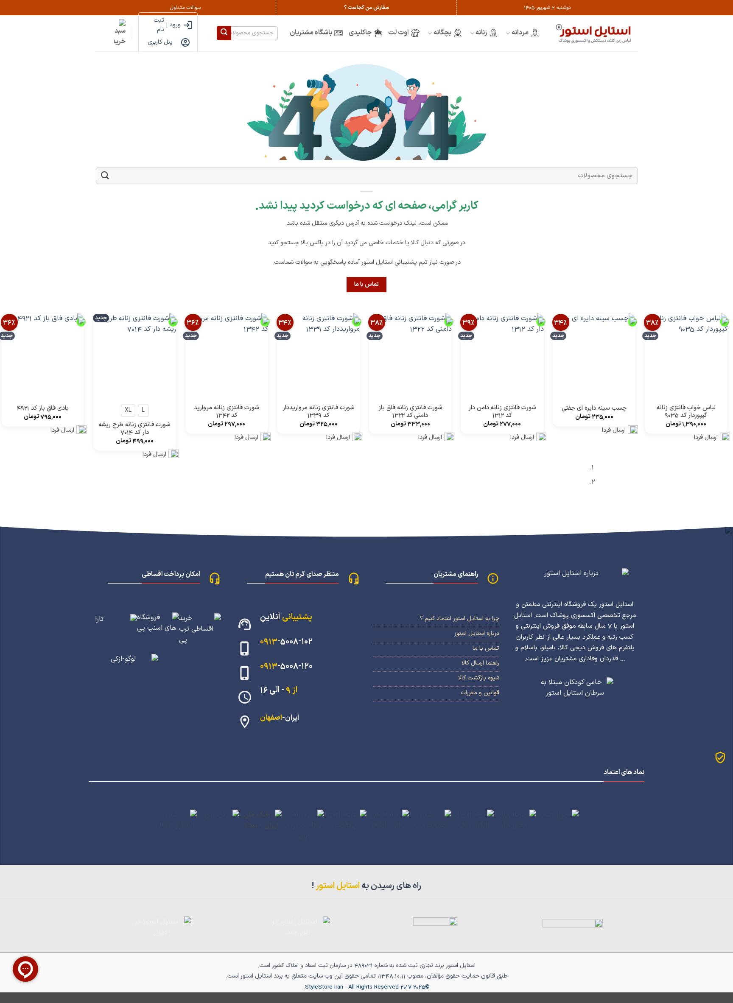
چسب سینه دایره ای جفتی (594, 409)
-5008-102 (286, 641)
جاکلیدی (360, 33)
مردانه (520, 33)
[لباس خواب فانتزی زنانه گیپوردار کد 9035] (686, 354)
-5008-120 (286, 666)
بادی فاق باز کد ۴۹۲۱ (43, 409)
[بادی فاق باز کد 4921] (42, 354)
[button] (120, 33)
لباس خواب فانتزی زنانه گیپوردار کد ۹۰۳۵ (686, 412)
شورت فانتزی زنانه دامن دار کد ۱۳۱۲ (502, 412)
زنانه (481, 33)
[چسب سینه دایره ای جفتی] (594, 354)
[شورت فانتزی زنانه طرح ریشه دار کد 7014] (134, 354)
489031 (363, 965)
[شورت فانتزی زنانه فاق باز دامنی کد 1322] (410, 354)
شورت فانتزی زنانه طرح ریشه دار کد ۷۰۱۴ (134, 429)
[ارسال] (224, 33)
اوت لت (398, 33)
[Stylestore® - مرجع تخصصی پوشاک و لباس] (595, 33)
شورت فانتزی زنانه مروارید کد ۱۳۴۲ (226, 412)
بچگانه (442, 33)
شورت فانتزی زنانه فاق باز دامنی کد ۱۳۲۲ (410, 412)
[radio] (143, 410)
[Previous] (634, 478)
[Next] (610, 478)
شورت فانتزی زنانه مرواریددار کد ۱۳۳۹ (319, 412)
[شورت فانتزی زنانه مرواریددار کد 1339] (318, 354)
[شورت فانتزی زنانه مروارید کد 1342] (226, 354)
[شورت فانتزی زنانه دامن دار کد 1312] (502, 354)
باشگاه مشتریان (311, 33)
